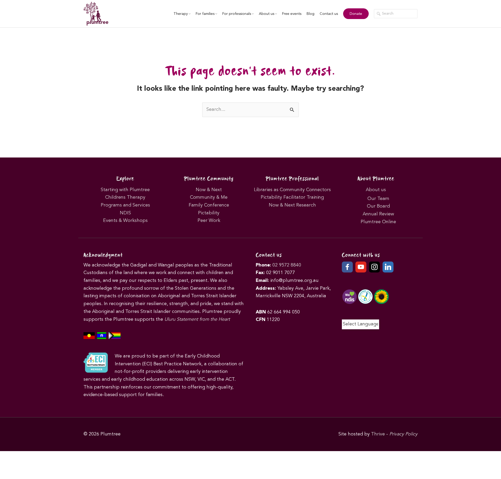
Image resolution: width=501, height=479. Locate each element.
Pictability (208, 213)
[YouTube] (360, 267)
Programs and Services (125, 205)
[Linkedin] (388, 267)
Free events (291, 14)
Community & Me (209, 197)
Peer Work (209, 220)
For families (205, 14)
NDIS (125, 213)
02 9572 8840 (286, 265)
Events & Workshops (125, 220)
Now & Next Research (292, 205)
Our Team (378, 198)
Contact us (329, 14)
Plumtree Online (378, 222)
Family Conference (209, 205)
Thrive (378, 434)
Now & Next (209, 189)
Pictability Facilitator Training (292, 197)
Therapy (181, 14)
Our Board (378, 206)
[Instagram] (374, 267)
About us (266, 14)
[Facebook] (347, 267)
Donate (356, 14)
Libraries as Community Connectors (292, 189)
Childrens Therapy (125, 197)
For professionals (236, 14)
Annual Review (378, 214)
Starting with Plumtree (125, 189)
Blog (310, 14)
